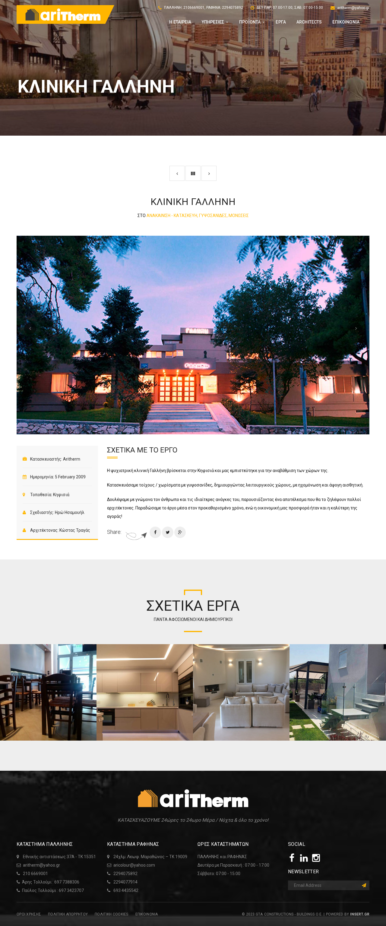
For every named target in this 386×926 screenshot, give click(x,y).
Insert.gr (359, 914)
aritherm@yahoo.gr (353, 8)
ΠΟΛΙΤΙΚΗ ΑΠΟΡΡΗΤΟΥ (68, 914)
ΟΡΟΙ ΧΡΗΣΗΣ (29, 914)
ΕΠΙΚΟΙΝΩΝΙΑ (146, 914)
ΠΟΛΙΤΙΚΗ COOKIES (111, 914)
